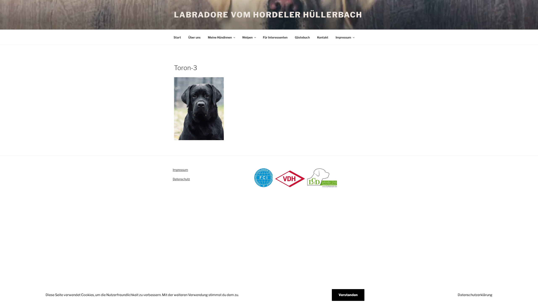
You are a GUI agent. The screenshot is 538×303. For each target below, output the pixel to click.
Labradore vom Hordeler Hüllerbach (268, 14)
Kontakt (322, 37)
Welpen (247, 37)
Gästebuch (302, 37)
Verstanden (348, 295)
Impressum (343, 37)
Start (177, 37)
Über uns (194, 37)
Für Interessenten (275, 37)
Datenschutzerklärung (475, 295)
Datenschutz (181, 179)
